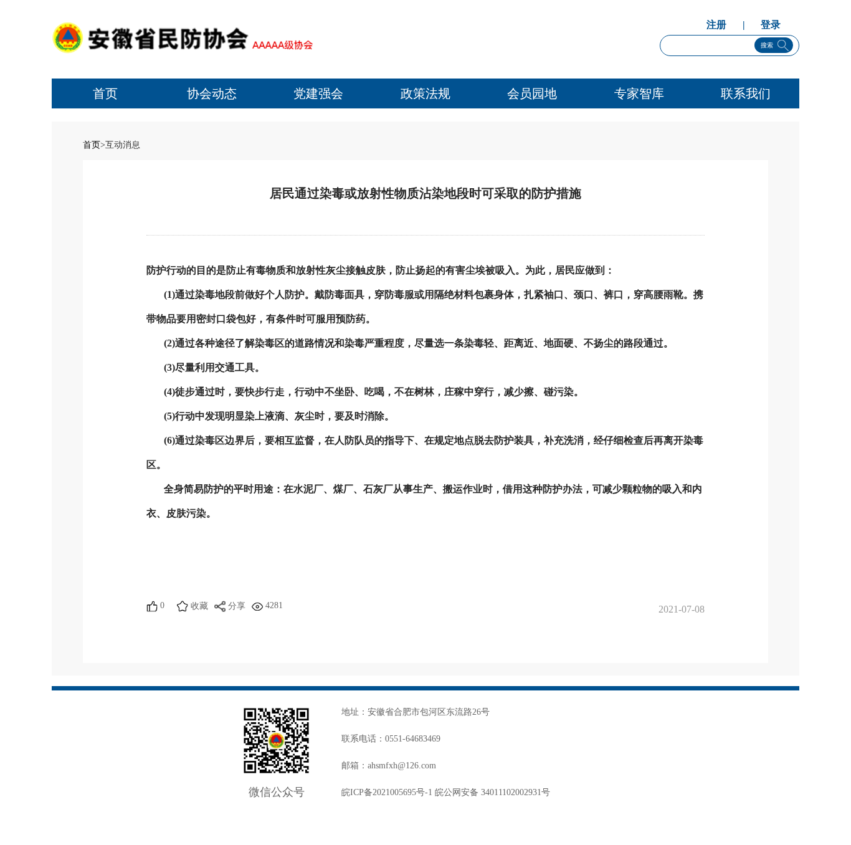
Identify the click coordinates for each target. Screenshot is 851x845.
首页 (91, 145)
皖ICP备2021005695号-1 (386, 792)
